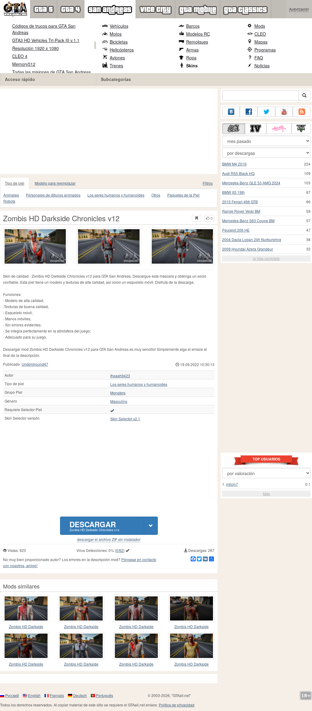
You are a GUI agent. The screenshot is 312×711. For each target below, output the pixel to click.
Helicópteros (122, 50)
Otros (155, 194)
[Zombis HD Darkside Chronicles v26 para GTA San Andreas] (81, 645)
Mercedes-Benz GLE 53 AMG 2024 (251, 182)
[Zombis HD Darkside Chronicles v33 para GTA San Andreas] (136, 608)
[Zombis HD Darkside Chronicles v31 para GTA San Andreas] (81, 608)
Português (104, 695)
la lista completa (266, 258)
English (34, 695)
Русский (12, 695)
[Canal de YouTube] (284, 112)
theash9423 (120, 375)
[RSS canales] (301, 112)
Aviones (117, 58)
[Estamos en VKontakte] (231, 112)
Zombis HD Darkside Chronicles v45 (191, 664)
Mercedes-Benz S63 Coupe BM (248, 220)
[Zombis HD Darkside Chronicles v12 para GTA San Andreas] (35, 246)
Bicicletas (119, 42)
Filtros (208, 183)
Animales (11, 194)
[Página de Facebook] (248, 112)
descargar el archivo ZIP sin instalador (108, 539)
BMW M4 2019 (234, 163)
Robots (9, 201)
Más (266, 493)
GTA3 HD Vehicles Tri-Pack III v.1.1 (46, 40)
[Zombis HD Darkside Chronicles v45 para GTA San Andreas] (191, 645)
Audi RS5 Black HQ (238, 173)
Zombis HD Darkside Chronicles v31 (81, 627)
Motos (116, 34)
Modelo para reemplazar (55, 183)
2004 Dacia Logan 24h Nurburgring (251, 239)
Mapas (261, 42)
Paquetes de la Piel (183, 194)
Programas (265, 50)
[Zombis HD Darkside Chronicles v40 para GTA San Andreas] (26, 608)
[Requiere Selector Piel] (112, 410)
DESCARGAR (94, 525)
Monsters (118, 392)
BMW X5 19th (233, 192)
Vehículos (119, 26)
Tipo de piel (14, 183)
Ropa (191, 58)
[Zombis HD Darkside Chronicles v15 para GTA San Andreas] (26, 645)
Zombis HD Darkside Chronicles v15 (26, 664)
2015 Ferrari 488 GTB (240, 201)
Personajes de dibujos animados (53, 194)
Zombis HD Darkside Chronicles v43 (136, 664)
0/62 (119, 550)
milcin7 (232, 484)
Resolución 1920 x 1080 (35, 48)
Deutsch (80, 695)
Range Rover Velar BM (241, 211)
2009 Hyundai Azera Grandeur (247, 248)
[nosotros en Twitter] (266, 112)
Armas (192, 50)
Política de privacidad (176, 704)
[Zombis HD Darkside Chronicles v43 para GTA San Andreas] (136, 645)
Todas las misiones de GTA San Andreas (51, 72)
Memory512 (23, 64)
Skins (192, 65)
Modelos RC (198, 34)
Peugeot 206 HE (236, 230)
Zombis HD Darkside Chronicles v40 (26, 627)
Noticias (262, 65)
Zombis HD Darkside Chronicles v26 (81, 664)
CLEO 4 (19, 56)
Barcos (193, 26)
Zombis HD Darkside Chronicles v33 (136, 627)
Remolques (197, 42)
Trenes (116, 65)
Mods (259, 26)
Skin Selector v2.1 (125, 418)
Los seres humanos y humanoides (115, 194)
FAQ (258, 58)
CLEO (260, 34)
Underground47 (35, 364)
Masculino (118, 401)
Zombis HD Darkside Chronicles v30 (191, 627)
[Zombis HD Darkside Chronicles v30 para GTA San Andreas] (191, 608)
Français (57, 695)
